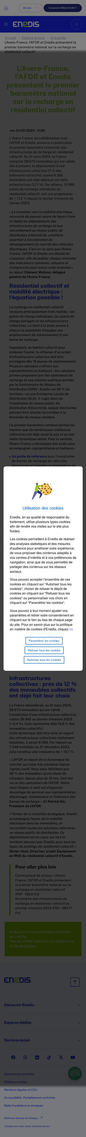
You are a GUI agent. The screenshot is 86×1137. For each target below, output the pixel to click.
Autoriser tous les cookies (44, 659)
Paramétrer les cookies (44, 640)
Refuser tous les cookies (44, 650)
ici (71, 629)
